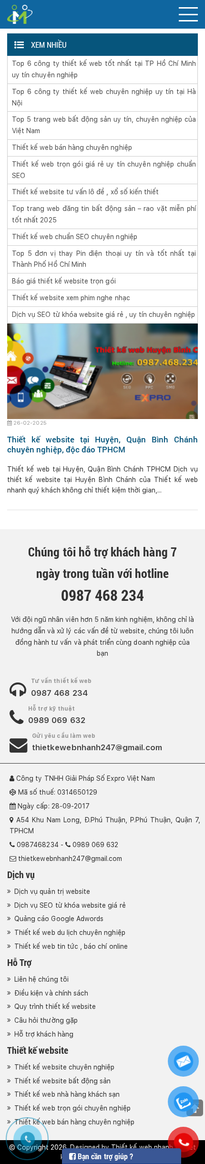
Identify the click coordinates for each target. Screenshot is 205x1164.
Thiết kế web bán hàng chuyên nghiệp (72, 147)
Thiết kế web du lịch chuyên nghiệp (69, 932)
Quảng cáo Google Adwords (58, 919)
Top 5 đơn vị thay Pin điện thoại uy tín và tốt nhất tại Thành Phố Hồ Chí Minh (104, 259)
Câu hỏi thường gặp (46, 1020)
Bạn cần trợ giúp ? (104, 1156)
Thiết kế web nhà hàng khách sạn (67, 1094)
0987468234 (38, 845)
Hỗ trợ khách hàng (43, 1034)
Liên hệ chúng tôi (41, 979)
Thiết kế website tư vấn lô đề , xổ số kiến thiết (85, 192)
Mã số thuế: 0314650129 (57, 792)
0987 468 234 (59, 693)
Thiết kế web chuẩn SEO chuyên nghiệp (74, 237)
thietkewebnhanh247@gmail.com (97, 747)
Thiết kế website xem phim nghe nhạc (71, 298)
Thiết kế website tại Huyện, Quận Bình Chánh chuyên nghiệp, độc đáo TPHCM (102, 444)
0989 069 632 (56, 720)
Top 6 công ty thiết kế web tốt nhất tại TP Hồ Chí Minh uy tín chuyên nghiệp (104, 69)
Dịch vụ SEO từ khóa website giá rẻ (70, 905)
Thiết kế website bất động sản (62, 1081)
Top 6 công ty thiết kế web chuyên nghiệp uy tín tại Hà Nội (104, 97)
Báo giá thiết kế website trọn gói (64, 281)
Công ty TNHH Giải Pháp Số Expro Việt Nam (85, 778)
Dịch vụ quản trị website (52, 891)
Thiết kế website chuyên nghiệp (64, 1067)
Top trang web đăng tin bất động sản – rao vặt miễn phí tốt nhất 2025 (104, 214)
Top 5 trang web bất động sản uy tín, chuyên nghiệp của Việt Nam (104, 125)
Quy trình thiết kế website (55, 1006)
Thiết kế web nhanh (142, 1147)
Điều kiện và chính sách (51, 993)
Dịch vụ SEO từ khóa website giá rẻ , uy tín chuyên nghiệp (103, 314)
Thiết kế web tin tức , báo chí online (71, 946)
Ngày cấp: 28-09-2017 (54, 806)
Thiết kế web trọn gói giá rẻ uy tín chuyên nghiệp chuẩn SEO (104, 169)
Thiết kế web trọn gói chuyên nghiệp (72, 1108)
